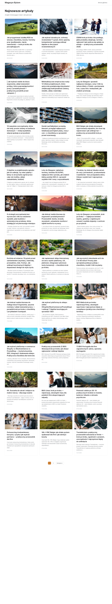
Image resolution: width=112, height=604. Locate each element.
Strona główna (102, 2)
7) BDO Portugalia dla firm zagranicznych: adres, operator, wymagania (89, 349)
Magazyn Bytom (12, 2)
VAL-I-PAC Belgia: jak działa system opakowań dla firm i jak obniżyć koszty (55, 434)
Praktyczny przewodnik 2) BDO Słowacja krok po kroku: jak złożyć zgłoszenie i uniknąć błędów (55, 349)
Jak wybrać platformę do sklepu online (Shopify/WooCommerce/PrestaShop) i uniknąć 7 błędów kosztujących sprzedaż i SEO (57, 307)
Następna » (60, 463)
